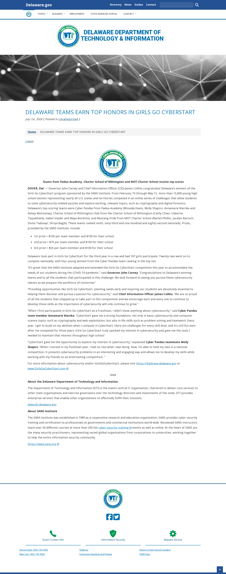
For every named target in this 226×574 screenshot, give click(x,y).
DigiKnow (83, 550)
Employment (77, 13)
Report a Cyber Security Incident (154, 550)
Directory (115, 4)
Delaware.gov (39, 4)
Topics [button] (41, 13)
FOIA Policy (144, 554)
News (128, 4)
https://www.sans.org (43, 444)
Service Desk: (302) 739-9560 (34, 550)
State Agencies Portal (104, 13)
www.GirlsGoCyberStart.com (48, 368)
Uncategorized (68, 119)
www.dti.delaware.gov (42, 404)
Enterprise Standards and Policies (95, 554)
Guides (139, 4)
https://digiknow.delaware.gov (156, 363)
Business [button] (57, 13)
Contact (151, 4)
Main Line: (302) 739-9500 (32, 554)
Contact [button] (128, 13)
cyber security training (115, 427)
